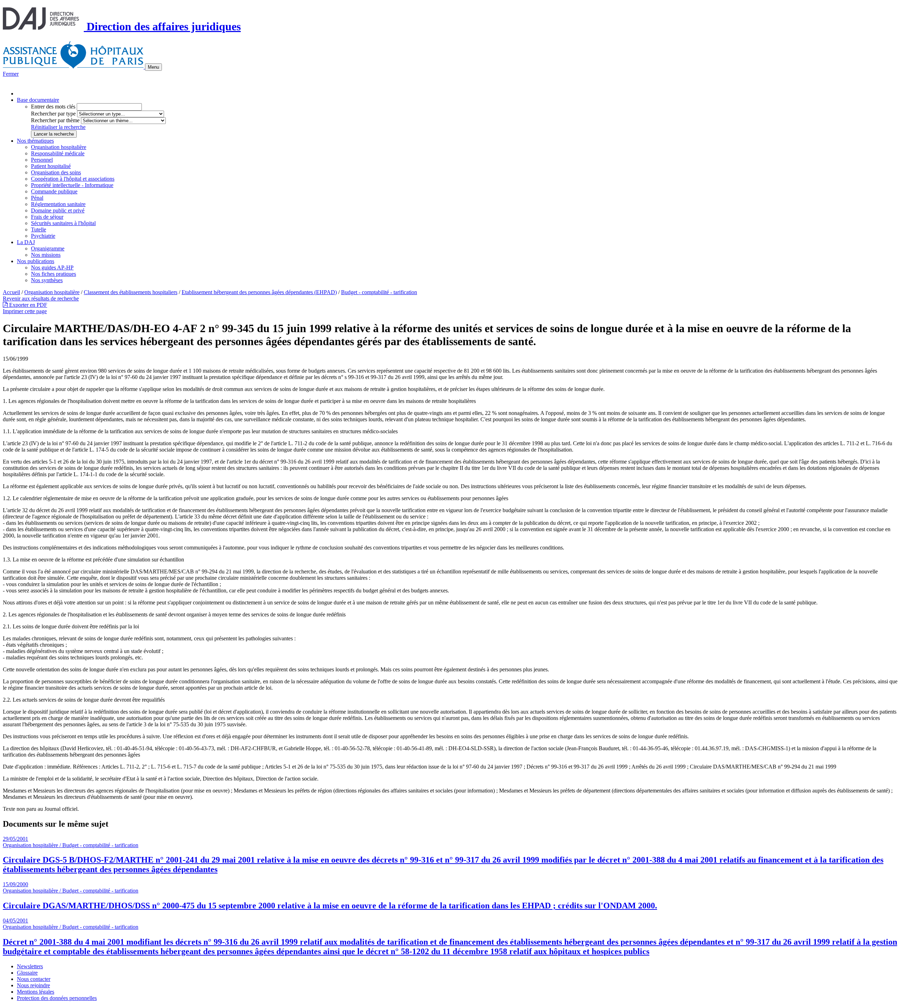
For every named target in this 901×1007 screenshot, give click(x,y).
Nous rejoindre (33, 985)
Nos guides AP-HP (52, 268)
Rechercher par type (53, 114)
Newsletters (30, 966)
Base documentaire (38, 100)
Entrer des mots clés (53, 107)
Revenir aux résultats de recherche (41, 299)
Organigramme (47, 248)
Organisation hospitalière (58, 147)
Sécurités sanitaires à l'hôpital (63, 223)
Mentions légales (35, 992)
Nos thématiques (35, 141)
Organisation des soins (56, 172)
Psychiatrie (43, 236)
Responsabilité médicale (57, 153)
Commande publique (54, 191)
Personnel (42, 160)
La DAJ (26, 242)
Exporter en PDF (27, 305)
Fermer (11, 74)
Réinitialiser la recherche (58, 127)
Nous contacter (33, 979)
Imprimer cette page (25, 311)
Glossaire (27, 973)
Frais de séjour (47, 217)
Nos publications (35, 261)
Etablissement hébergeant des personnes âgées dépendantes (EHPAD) (259, 292)
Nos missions (46, 255)
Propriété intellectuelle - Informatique (72, 185)
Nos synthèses (47, 280)
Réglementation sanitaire (58, 204)
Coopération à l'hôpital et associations (72, 179)
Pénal (37, 198)
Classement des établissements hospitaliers (130, 292)
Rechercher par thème (55, 120)
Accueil (11, 292)
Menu (153, 67)
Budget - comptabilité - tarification (379, 292)
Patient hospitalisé (51, 166)
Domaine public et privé (57, 210)
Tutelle (38, 229)
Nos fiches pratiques (53, 274)
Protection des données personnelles (57, 998)
